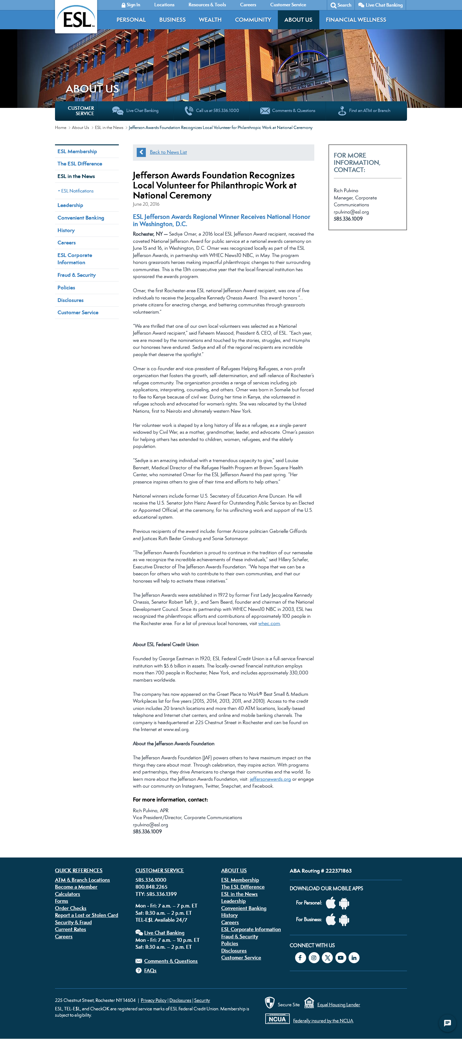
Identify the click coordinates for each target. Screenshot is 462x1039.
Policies (66, 287)
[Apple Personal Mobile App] (332, 903)
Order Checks (70, 908)
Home (60, 127)
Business (172, 20)
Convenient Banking (81, 217)
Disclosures (71, 300)
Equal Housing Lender (338, 1005)
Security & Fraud (73, 922)
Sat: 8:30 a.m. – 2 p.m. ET (163, 912)
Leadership (70, 205)
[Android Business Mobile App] (345, 919)
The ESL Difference (80, 163)
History (66, 230)
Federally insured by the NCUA (323, 1021)
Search (344, 5)
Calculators (67, 894)
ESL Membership (77, 151)
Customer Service (78, 312)
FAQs (150, 970)
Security (202, 1000)
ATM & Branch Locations (82, 879)
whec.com (269, 623)
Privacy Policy (154, 1000)
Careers (67, 242)
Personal (131, 20)
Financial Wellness (356, 20)
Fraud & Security (77, 274)
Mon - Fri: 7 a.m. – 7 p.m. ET (166, 905)
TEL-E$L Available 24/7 (161, 919)
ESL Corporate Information (75, 259)
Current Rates (70, 929)
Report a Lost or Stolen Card (86, 915)
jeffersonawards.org (270, 779)
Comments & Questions (171, 961)
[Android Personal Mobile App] (345, 903)
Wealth (210, 20)
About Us (298, 20)
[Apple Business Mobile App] (332, 919)
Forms (61, 900)
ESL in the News (109, 127)
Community (253, 20)
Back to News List (168, 152)
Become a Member (76, 886)
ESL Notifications (77, 191)
